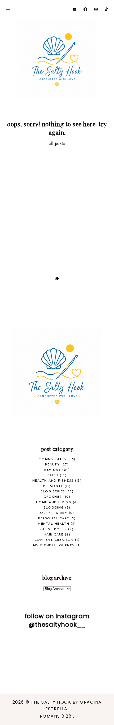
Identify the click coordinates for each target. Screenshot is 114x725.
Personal (53, 486)
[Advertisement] (57, 205)
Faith (53, 475)
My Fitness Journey (54, 545)
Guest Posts (53, 529)
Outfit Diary (53, 513)
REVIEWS (52, 470)
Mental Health (53, 523)
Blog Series (53, 491)
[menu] (8, 9)
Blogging (54, 507)
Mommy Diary (53, 459)
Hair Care (54, 534)
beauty (52, 464)
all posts (57, 143)
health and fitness (53, 480)
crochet (53, 496)
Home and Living (54, 502)
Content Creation (54, 540)
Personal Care (53, 518)
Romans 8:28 (56, 716)
